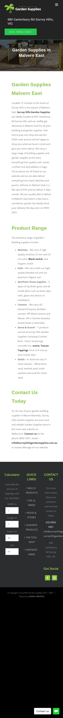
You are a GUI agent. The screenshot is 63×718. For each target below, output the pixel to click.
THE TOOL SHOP (31, 539)
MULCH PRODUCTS (31, 490)
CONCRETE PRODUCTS (31, 527)
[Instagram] (54, 577)
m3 (12, 545)
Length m (12, 517)
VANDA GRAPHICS (37, 596)
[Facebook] (47, 577)
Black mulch (35, 258)
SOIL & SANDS (31, 502)
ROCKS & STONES (31, 515)
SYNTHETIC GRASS (31, 552)
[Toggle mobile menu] (56, 4)
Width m (12, 504)
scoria (35, 345)
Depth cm (12, 531)
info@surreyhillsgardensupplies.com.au (34, 442)
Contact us (30, 433)
